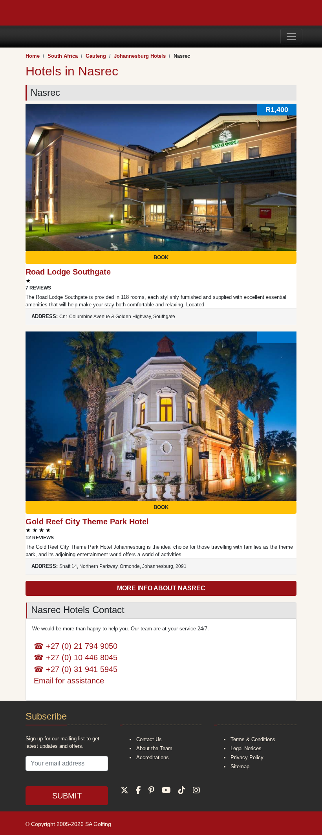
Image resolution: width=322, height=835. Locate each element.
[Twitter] (124, 790)
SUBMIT (67, 795)
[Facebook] (138, 790)
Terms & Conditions (253, 739)
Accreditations (152, 757)
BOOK (161, 257)
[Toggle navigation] (291, 36)
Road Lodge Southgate (68, 271)
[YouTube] (166, 790)
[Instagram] (196, 790)
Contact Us (149, 739)
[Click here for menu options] (21, 36)
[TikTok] (181, 790)
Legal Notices (246, 748)
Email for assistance (69, 680)
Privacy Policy (247, 757)
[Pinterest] (151, 790)
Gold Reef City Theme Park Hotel (87, 521)
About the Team (154, 748)
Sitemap (240, 766)
